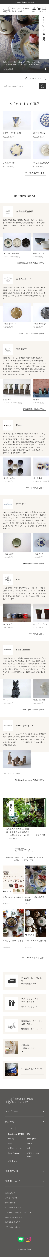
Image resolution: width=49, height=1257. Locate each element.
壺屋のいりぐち (14, 1148)
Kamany (11, 1139)
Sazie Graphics (14, 1153)
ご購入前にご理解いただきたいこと (18, 1212)
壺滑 (29, 1148)
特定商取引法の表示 (12, 1222)
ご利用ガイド (10, 1193)
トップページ (11, 1111)
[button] (26, 78)
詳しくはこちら (28, 1007)
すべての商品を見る (35, 173)
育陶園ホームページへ (31, 1029)
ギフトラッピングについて (15, 1208)
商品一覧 (9, 1121)
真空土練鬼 (12, 1161)
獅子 (29, 1134)
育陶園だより (11, 1171)
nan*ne (30, 1143)
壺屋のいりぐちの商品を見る (32, 333)
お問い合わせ (10, 1203)
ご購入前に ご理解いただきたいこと (31, 1046)
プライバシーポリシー (13, 1227)
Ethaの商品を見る (37, 634)
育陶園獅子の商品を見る (34, 409)
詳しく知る (41, 835)
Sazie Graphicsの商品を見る (32, 709)
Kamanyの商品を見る (35, 488)
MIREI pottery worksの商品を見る (30, 780)
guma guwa (31, 1139)
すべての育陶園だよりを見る (32, 958)
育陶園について (12, 1181)
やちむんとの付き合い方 (31, 1069)
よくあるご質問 (11, 1198)
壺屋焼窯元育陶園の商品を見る (31, 263)
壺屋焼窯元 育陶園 (16, 1134)
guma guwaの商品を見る (34, 563)
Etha (9, 1143)
